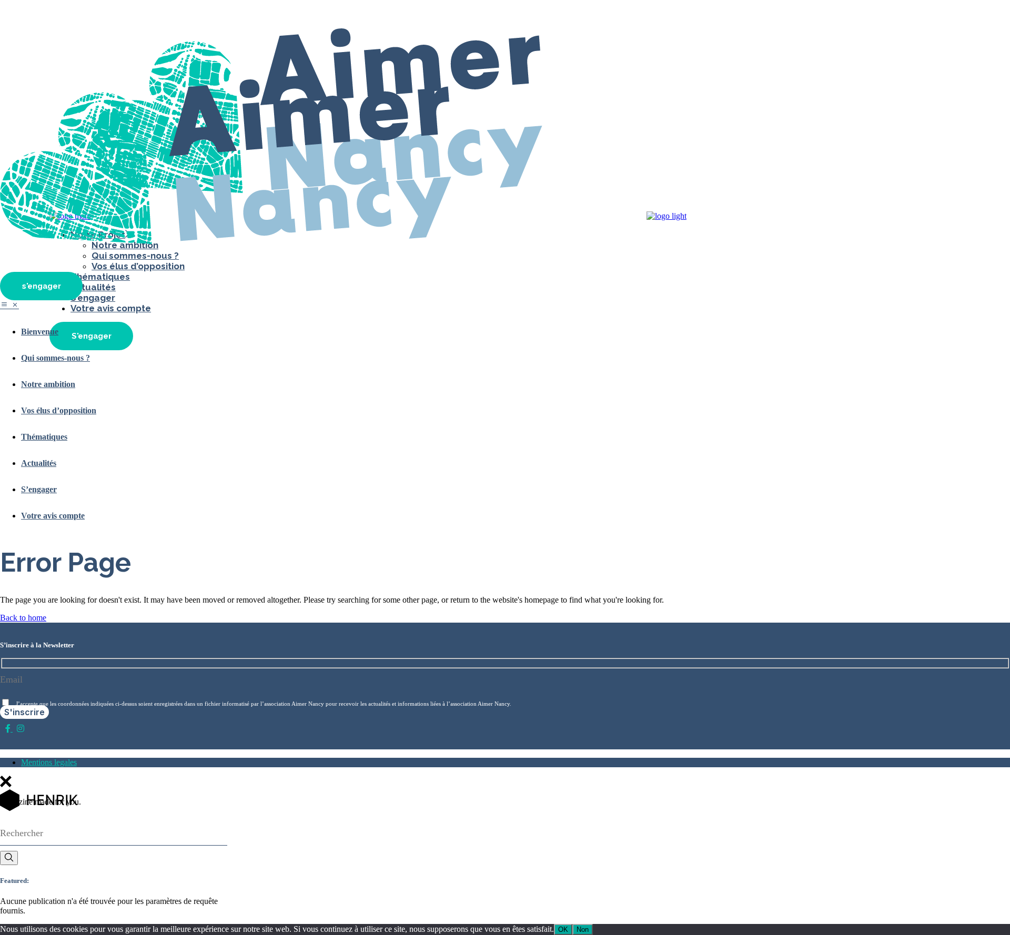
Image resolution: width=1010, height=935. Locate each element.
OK (563, 929)
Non (583, 929)
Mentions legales (49, 762)
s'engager (41, 286)
